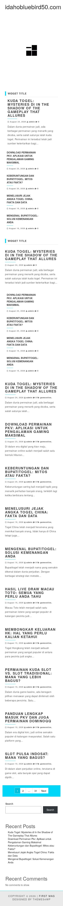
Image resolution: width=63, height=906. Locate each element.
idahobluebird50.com (33, 6)
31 (35, 790)
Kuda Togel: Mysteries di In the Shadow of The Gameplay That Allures (28, 108)
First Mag (47, 896)
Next (43, 790)
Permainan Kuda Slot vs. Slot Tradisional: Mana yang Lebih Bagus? (28, 675)
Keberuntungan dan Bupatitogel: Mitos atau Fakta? (20, 179)
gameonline (45, 397)
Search (9, 803)
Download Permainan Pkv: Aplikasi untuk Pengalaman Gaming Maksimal (21, 157)
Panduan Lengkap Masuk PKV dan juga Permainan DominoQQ (28, 717)
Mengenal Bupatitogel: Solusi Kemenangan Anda (22, 219)
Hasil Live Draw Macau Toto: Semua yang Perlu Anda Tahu (29, 592)
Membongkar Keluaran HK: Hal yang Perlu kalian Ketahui (30, 633)
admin (32, 121)
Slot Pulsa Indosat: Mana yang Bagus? (27, 755)
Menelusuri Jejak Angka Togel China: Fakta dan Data (20, 199)
